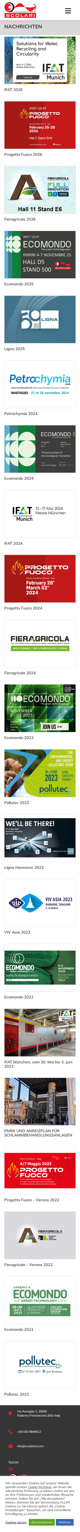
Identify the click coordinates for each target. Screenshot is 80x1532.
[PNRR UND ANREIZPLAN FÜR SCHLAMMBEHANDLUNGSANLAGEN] (40, 1101)
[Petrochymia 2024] (40, 384)
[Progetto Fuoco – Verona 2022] (40, 1170)
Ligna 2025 (14, 348)
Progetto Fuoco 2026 (23, 154)
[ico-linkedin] (11, 1468)
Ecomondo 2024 (18, 478)
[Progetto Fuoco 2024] (40, 578)
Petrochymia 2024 (21, 413)
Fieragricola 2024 (20, 672)
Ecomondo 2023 (18, 737)
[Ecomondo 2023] (40, 708)
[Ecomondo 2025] (40, 255)
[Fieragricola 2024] (40, 643)
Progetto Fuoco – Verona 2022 (31, 1199)
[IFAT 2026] (40, 60)
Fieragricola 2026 (20, 219)
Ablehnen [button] (64, 1522)
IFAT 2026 (13, 89)
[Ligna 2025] (40, 319)
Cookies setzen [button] (16, 1522)
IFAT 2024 (13, 543)
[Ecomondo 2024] (40, 449)
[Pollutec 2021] (40, 1365)
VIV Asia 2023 (17, 932)
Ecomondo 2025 (18, 284)
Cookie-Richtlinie (39, 1487)
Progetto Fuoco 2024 (23, 608)
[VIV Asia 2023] (40, 903)
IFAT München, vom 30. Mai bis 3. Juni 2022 (38, 1064)
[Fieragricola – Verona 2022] (40, 1235)
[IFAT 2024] (40, 514)
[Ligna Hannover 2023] (40, 838)
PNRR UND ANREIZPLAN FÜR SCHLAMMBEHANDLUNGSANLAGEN (38, 1133)
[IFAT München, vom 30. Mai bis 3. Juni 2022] (40, 1032)
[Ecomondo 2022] (40, 967)
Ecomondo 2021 (18, 1329)
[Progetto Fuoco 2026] (40, 125)
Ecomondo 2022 (18, 997)
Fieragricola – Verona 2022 (28, 1264)
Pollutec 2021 (16, 1394)
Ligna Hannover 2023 (24, 867)
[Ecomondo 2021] (40, 1300)
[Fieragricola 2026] (40, 190)
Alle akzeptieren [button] (41, 1522)
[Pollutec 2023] (40, 773)
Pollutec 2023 (16, 802)
